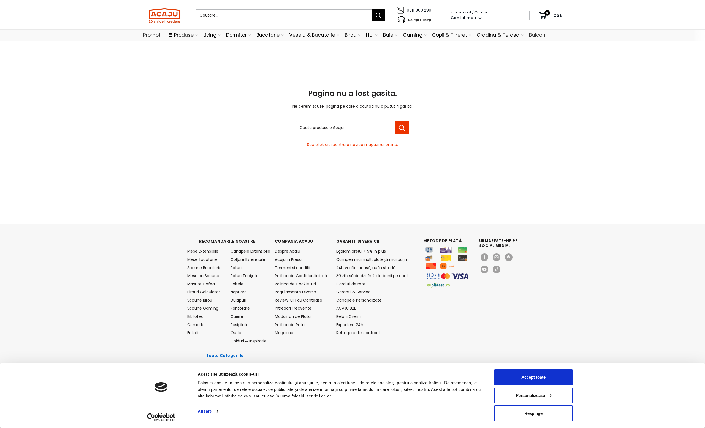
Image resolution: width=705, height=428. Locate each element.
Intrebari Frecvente (293, 308)
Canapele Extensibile (249, 251)
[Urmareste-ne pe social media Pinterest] (509, 257)
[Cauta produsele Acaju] (402, 127)
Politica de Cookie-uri (295, 284)
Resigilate (240, 324)
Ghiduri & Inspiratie (249, 341)
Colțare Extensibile (248, 259)
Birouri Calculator (203, 292)
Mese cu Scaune (203, 275)
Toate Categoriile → (227, 355)
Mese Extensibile (202, 251)
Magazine (284, 332)
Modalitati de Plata (293, 316)
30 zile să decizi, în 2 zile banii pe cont (372, 275)
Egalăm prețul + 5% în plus (361, 251)
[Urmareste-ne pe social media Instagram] (496, 257)
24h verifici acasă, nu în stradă (365, 267)
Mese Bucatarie (202, 259)
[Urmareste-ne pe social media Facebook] (484, 257)
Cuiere (237, 316)
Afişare (205, 411)
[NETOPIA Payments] (446, 276)
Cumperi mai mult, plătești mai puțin (371, 259)
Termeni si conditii (292, 267)
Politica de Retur (290, 324)
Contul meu (464, 18)
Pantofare (240, 308)
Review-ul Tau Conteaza (298, 300)
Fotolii (192, 332)
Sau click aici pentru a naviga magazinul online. (352, 144)
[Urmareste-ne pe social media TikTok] (496, 269)
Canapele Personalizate (359, 300)
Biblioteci (195, 316)
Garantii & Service (353, 292)
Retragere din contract (358, 332)
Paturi (236, 267)
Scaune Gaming (202, 308)
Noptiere (239, 292)
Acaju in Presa (288, 259)
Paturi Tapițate (245, 275)
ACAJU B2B (346, 308)
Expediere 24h (349, 324)
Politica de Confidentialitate (302, 275)
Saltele (237, 284)
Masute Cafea (201, 284)
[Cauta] (378, 15)
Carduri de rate (350, 284)
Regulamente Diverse (295, 292)
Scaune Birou (199, 300)
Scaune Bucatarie (204, 267)
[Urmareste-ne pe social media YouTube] (484, 269)
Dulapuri (238, 300)
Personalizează (530, 395)
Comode (195, 324)
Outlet (237, 332)
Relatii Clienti (348, 316)
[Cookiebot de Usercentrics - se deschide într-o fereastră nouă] (161, 417)
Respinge (533, 413)
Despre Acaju (287, 251)
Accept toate (533, 377)
